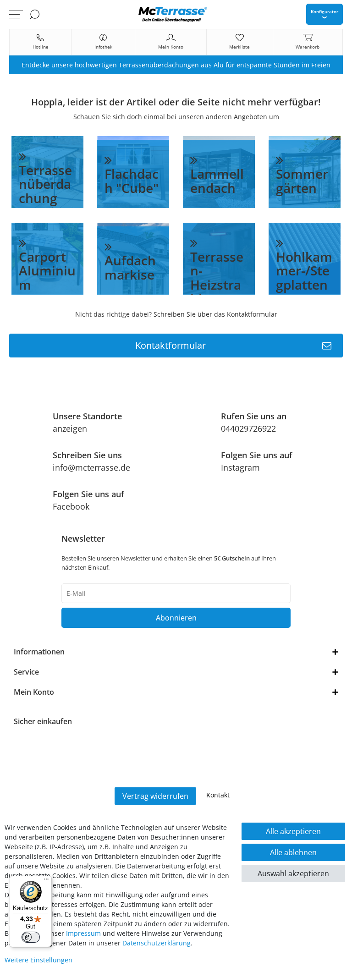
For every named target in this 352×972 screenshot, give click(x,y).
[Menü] (46, 881)
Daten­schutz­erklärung (156, 943)
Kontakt (218, 795)
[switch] (31, 937)
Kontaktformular (170, 345)
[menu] (16, 14)
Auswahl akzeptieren (293, 873)
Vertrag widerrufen (155, 796)
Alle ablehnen (293, 852)
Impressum (83, 933)
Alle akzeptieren (293, 831)
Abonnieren (176, 618)
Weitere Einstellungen (38, 960)
